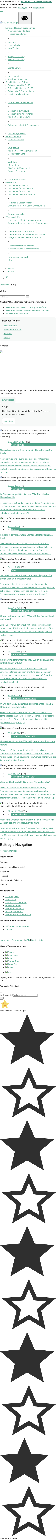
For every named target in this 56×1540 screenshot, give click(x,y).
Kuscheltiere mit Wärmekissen (22, 150)
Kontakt (11, 268)
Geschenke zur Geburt (18, 110)
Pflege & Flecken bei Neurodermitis (25, 237)
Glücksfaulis (13, 147)
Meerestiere (14, 165)
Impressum (5, 940)
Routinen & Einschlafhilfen (20, 202)
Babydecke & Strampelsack (21, 91)
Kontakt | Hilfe (12, 896)
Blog (10, 260)
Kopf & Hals (13, 48)
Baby (13, 570)
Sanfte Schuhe (14, 67)
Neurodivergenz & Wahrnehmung (23, 248)
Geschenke (10, 182)
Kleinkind (15, 529)
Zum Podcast (8, 400)
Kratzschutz (13, 42)
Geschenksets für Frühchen (20, 113)
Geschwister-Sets (16, 153)
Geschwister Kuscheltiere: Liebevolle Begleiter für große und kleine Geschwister (26, 577)
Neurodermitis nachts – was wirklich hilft (27, 234)
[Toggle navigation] (25, 18)
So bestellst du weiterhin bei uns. (36, 1)
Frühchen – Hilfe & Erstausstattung (24, 220)
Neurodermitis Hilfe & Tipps (21, 231)
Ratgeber (4, 871)
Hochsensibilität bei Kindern (21, 245)
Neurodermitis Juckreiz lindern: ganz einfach (25, 307)
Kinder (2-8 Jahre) (16, 59)
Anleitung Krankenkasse (19, 79)
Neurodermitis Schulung (11, 880)
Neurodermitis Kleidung (19, 30)
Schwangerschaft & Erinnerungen (23, 125)
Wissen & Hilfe (12, 217)
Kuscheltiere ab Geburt (18, 116)
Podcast (4, 875)
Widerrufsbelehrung (14, 908)
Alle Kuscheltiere (16, 139)
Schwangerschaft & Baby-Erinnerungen (26, 205)
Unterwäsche (14, 45)
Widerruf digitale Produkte (18, 914)
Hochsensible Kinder (17, 33)
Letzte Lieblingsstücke (18, 94)
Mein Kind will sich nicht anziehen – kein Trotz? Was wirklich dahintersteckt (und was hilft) (27, 821)
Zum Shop (8, 421)
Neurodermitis (10, 325)
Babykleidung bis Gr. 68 (19, 85)
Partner (9, 929)
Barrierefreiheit (38, 940)
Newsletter (10, 899)
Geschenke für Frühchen (19, 191)
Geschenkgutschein (17, 133)
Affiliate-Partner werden (17, 926)
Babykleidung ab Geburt (16, 82)
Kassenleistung (15, 76)
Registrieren (38, 7)
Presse (3, 884)
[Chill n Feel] (9, 22)
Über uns (9, 271)
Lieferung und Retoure (16, 902)
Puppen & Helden (16, 171)
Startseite (4, 284)
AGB (27, 940)
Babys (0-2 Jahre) (16, 56)
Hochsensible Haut (12, 329)
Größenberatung (13, 905)
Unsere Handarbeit (17, 179)
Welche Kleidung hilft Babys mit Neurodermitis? (25, 782)
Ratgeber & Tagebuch (18, 257)
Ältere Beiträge (8, 850)
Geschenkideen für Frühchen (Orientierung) (28, 223)
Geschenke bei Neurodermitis (22, 194)
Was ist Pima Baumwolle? (20, 102)
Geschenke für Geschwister (21, 188)
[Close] (1, 992)
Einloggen (22, 7)
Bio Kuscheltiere (13, 136)
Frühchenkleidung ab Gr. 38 (20, 88)
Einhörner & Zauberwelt (19, 168)
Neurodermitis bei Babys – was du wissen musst (28, 310)
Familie (7, 337)
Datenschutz (18, 940)
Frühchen (8, 333)
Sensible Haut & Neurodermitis (20, 27)
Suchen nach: (6, 995)
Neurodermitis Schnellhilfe (23, 610)
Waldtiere (12, 162)
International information (11, 4)
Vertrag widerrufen (14, 911)
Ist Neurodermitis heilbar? (17, 313)
